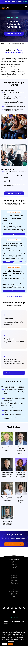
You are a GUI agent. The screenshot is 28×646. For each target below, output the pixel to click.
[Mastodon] (12, 608)
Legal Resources (14, 582)
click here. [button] (11, 641)
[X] (4, 608)
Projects (14, 562)
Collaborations (14, 564)
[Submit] (24, 623)
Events (8, 43)
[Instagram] (20, 608)
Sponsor (14, 567)
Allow (10, 644)
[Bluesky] (8, 608)
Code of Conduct (14, 580)
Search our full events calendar (15, 296)
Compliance (14, 578)
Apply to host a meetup (14, 33)
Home (2, 43)
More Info (20, 261)
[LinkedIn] (14, 611)
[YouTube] (23, 608)
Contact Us (14, 594)
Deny (5, 644)
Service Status (14, 593)
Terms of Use (14, 577)
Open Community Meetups (19, 43)
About (14, 561)
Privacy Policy (14, 575)
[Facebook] (16, 608)
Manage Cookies (14, 583)
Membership (14, 566)
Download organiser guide (14, 373)
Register (14, 234)
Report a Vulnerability (14, 591)
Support (14, 596)
